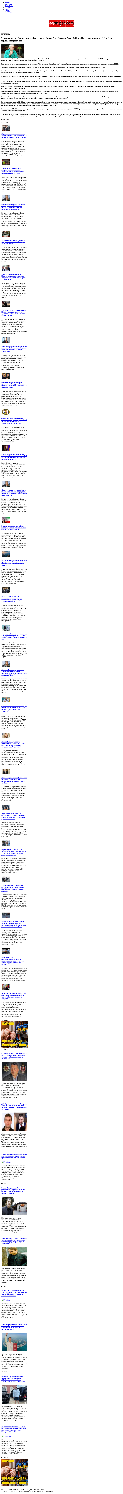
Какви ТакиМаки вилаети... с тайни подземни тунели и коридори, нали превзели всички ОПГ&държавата (14, 1156)
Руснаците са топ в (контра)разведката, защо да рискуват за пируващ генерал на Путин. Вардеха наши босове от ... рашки (13, 961)
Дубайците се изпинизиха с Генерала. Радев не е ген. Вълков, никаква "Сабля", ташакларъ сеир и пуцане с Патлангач (14, 1106)
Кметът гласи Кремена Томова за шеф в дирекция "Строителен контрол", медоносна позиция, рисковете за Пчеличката (13, 206)
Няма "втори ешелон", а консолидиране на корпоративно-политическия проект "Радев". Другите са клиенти (13, 598)
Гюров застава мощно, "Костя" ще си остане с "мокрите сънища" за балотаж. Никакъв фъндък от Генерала (13, 996)
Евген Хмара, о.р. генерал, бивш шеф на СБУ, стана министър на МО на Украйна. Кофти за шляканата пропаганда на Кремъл (14, 456)
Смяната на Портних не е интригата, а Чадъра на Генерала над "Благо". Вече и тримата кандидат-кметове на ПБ (14, 636)
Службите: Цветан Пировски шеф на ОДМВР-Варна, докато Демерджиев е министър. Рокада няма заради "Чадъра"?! (14, 1056)
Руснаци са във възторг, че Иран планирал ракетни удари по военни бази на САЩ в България (13, 527)
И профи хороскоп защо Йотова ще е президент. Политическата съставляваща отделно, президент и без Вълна (14, 780)
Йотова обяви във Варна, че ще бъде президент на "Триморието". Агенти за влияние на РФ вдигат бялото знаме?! (14, 562)
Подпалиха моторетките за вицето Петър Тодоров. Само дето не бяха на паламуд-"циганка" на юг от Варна (14, 135)
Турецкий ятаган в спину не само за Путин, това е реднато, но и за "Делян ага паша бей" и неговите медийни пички (13, 312)
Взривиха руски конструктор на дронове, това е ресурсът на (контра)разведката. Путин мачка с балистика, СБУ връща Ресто (13, 924)
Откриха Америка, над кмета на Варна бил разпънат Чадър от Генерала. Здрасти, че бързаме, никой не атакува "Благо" (14, 672)
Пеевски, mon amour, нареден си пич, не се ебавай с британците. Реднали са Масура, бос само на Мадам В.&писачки (14, 348)
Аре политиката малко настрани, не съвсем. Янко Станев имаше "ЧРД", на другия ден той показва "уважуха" (14, 708)
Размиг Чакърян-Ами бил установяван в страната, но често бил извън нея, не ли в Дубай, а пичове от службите (13, 1190)
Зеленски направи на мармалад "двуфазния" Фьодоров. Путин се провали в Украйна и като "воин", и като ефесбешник (14, 384)
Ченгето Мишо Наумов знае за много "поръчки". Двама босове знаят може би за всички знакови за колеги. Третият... (14, 1326)
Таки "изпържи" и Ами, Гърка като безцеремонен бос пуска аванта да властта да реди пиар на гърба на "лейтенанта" (14, 1240)
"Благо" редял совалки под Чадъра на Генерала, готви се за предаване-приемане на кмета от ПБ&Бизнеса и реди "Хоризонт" (14, 492)
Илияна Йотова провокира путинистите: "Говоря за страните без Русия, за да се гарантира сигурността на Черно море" (13, 744)
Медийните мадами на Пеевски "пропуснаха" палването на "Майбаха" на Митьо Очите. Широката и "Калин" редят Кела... (13, 1379)
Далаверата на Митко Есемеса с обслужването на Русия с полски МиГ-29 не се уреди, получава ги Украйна (12, 888)
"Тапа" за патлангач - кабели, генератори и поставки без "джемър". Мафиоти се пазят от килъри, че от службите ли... (12, 170)
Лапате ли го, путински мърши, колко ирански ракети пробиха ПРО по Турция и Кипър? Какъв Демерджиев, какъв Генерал (14, 420)
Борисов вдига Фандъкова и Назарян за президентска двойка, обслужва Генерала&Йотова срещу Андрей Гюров (13, 276)
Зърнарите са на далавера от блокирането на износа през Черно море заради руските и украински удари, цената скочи (13, 816)
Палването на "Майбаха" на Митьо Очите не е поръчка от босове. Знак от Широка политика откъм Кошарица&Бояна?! (13, 1429)
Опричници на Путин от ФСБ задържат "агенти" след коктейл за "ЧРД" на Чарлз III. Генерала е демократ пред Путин (13, 852)
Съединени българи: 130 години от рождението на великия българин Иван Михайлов (13, 241)
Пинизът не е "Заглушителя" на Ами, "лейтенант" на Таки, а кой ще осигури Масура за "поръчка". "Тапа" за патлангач (14, 1293)
